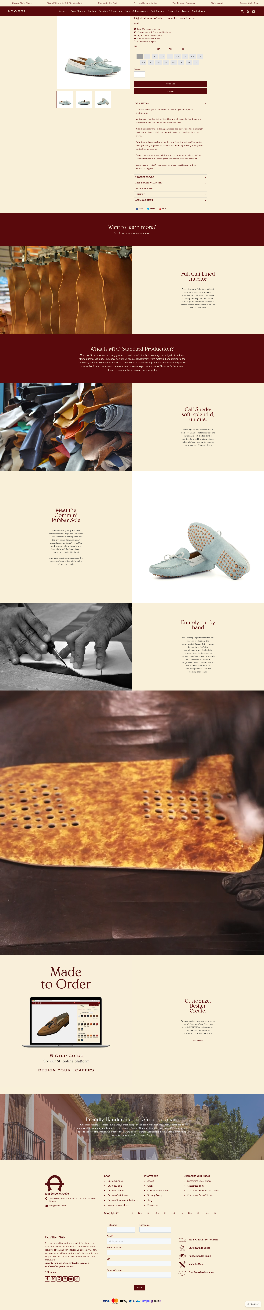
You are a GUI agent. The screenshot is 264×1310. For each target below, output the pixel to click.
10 (151, 62)
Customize (170, 91)
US (158, 49)
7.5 (177, 56)
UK (182, 49)
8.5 (192, 56)
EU (170, 49)
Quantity (137, 69)
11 (166, 62)
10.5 (158, 62)
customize (198, 1040)
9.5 (143, 62)
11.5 (173, 62)
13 (189, 62)
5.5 (147, 56)
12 (181, 62)
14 (196, 62)
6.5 (162, 56)
